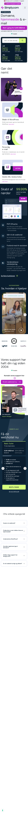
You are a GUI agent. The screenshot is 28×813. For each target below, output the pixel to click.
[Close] (22, 4)
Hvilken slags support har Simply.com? (10, 555)
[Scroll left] (2, 468)
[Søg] (22, 40)
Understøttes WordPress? (10, 539)
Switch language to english (13, 3)
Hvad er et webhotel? (9, 523)
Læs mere (11, 124)
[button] (14, 313)
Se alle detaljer (14, 491)
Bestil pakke (14, 487)
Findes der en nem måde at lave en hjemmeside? (13, 531)
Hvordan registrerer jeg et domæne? (10, 546)
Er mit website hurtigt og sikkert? (12, 563)
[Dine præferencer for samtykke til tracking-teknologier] (2, 810)
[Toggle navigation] (25, 7)
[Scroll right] (25, 314)
